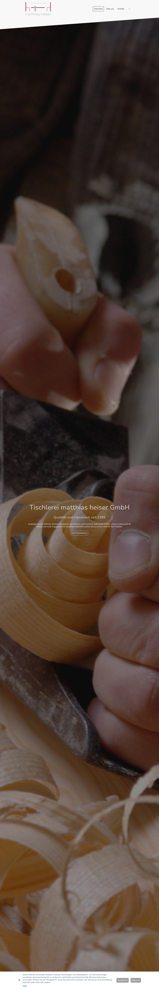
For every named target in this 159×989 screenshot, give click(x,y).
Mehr (25, 986)
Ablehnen (136, 980)
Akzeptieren (122, 980)
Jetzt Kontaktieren (79, 533)
